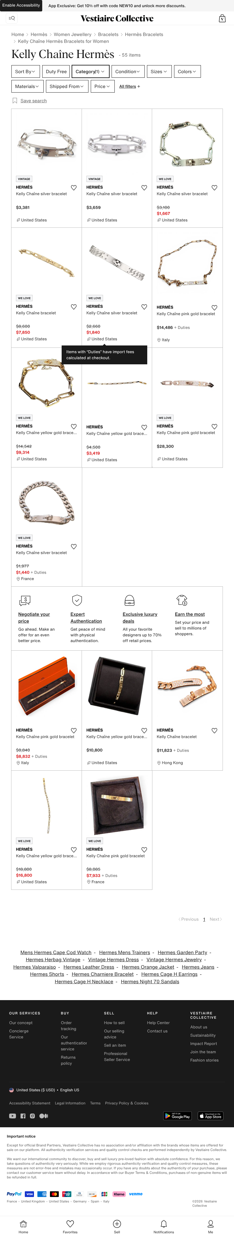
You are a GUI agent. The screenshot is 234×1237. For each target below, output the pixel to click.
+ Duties (182, 327)
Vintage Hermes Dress (113, 959)
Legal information (70, 1103)
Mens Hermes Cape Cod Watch (55, 952)
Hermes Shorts (47, 974)
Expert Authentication (86, 617)
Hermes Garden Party (182, 952)
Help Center (158, 1023)
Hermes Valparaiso (34, 967)
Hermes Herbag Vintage (53, 959)
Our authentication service (74, 1043)
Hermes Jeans (198, 967)
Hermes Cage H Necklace (84, 981)
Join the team (203, 1052)
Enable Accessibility (21, 5)
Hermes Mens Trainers (124, 952)
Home (17, 34)
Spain (95, 1201)
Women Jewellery (73, 34)
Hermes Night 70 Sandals (150, 981)
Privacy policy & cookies (126, 1103)
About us (198, 1027)
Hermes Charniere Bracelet (103, 974)
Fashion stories (204, 1060)
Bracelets (108, 34)
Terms (95, 1103)
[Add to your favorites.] (73, 187)
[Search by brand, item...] (12, 18)
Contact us (157, 1031)
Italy (106, 1201)
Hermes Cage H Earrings (169, 974)
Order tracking (68, 1026)
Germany (80, 1201)
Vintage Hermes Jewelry (174, 959)
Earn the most (190, 614)
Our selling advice (114, 1034)
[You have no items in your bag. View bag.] (222, 18)
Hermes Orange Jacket (148, 967)
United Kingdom (33, 1201)
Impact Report (203, 1044)
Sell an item (115, 1045)
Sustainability (203, 1035)
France (12, 1201)
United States (59, 1201)
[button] (222, 18)
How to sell (114, 1023)
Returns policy (68, 1060)
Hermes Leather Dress (89, 967)
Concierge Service (19, 1034)
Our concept (21, 1023)
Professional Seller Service (117, 1057)
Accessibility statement (29, 1103)
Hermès (39, 34)
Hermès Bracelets (144, 34)
